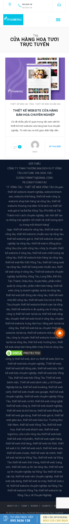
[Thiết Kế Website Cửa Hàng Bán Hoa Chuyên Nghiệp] (35, 78)
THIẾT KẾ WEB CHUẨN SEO (48, 104)
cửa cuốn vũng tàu (27, 248)
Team (24, 506)
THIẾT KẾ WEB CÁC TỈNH (22, 104)
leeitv (35, 151)
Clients (46, 506)
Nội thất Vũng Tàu (30, 262)
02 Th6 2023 (55, 146)
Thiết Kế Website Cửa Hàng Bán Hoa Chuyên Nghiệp (35, 113)
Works (34, 506)
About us (12, 506)
